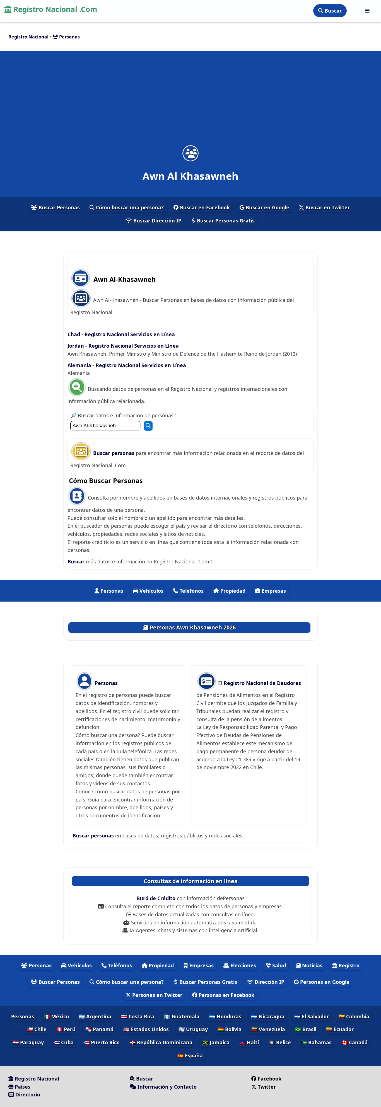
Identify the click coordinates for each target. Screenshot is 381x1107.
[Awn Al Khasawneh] (190, 153)
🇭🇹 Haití (249, 1042)
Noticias (311, 965)
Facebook (269, 1078)
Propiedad (232, 590)
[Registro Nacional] (367, 11)
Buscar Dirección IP (156, 220)
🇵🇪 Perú (66, 1029)
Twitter (266, 1086)
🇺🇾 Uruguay (193, 1029)
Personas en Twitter (156, 995)
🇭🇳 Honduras (225, 1016)
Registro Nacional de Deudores (262, 683)
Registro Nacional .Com (54, 9)
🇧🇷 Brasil (305, 1029)
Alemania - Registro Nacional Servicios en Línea (126, 365)
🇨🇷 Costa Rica (137, 1016)
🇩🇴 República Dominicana (160, 1042)
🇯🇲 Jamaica (216, 1042)
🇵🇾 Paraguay (28, 1042)
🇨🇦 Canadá (354, 1042)
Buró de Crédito (156, 898)
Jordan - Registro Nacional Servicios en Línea (123, 345)
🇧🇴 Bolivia (230, 1029)
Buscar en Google (266, 207)
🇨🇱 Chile (37, 1029)
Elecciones (242, 965)
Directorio (27, 1094)
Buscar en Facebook (204, 207)
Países (21, 1086)
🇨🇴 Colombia (354, 1016)
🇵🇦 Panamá (99, 1029)
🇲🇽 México (56, 1016)
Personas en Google (324, 981)
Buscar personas (114, 453)
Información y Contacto (166, 1086)
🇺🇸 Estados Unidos (146, 1029)
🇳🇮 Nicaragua (267, 1016)
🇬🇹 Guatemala (181, 1016)
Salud (278, 965)
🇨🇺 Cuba (64, 1042)
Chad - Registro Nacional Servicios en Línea (121, 334)
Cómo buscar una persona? (129, 207)
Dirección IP (268, 981)
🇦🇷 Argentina (95, 1016)
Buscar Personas (58, 207)
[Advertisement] (190, 101)
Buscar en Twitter (327, 207)
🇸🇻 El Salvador (311, 1016)
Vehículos (150, 590)
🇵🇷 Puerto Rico (101, 1042)
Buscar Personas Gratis (225, 220)
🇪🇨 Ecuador (340, 1029)
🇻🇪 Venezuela (268, 1029)
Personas (111, 590)
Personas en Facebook (225, 995)
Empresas (273, 590)
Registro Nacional (36, 1078)
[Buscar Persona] (148, 426)
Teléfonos (191, 590)
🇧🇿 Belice (280, 1042)
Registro (348, 965)
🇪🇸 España (190, 1055)
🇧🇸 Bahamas (316, 1042)
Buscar (332, 10)
